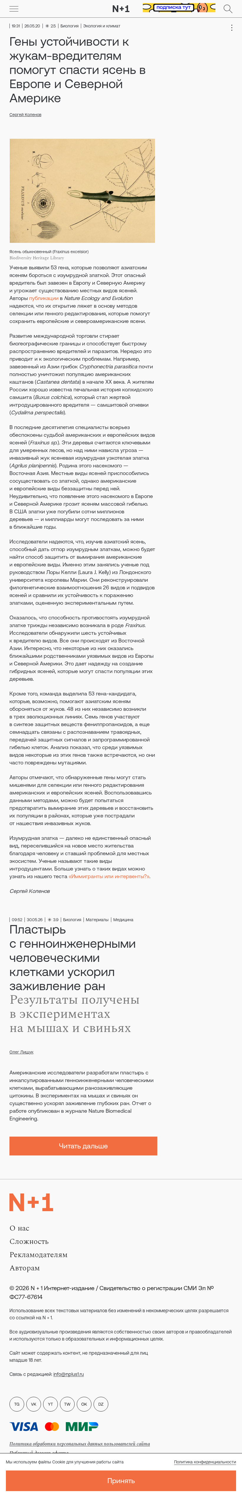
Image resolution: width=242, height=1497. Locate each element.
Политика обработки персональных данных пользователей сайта (79, 1443)
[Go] (13, 8)
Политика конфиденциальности (205, 1462)
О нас (19, 1228)
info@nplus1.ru (68, 1374)
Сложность (29, 1241)
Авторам (24, 1268)
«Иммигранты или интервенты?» (109, 876)
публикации (43, 298)
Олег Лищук (21, 1052)
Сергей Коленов (25, 114)
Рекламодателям (38, 1255)
